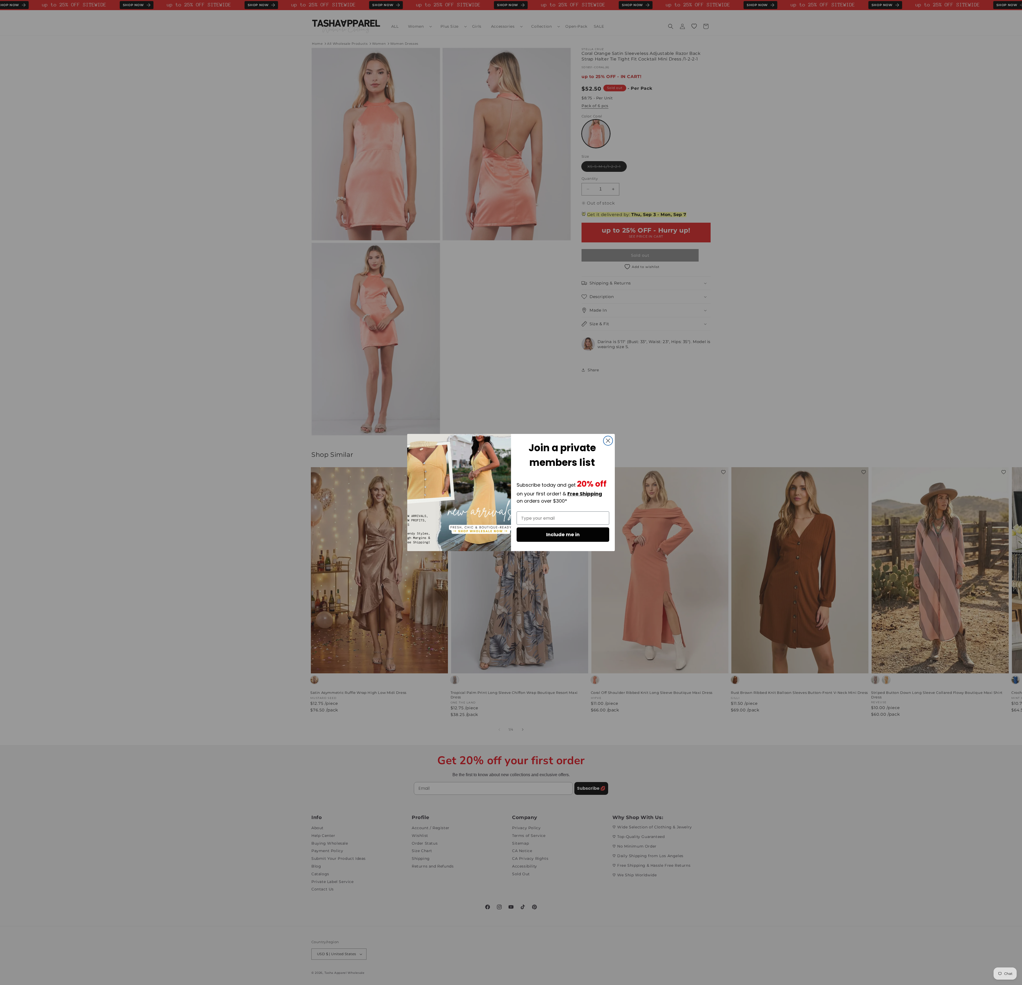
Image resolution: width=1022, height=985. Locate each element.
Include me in (563, 534)
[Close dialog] (608, 440)
